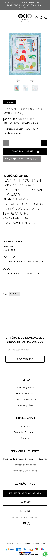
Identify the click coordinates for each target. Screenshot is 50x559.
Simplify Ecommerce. (36, 543)
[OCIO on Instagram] (28, 524)
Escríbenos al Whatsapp (25, 493)
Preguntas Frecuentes (25, 432)
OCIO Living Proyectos (25, 399)
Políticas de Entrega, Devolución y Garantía (25, 459)
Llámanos (25, 502)
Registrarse (25, 359)
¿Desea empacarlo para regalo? (22, 129)
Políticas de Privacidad (25, 465)
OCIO (14, 543)
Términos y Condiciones (25, 471)
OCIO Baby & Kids (25, 393)
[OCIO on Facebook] (20, 524)
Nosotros (25, 426)
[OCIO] (25, 18)
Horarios (25, 511)
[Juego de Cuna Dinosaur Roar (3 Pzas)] (25, 54)
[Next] (32, 81)
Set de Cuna (14, 294)
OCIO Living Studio (25, 387)
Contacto (25, 438)
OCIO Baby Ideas (25, 405)
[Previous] (18, 81)
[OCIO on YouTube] (24, 524)
